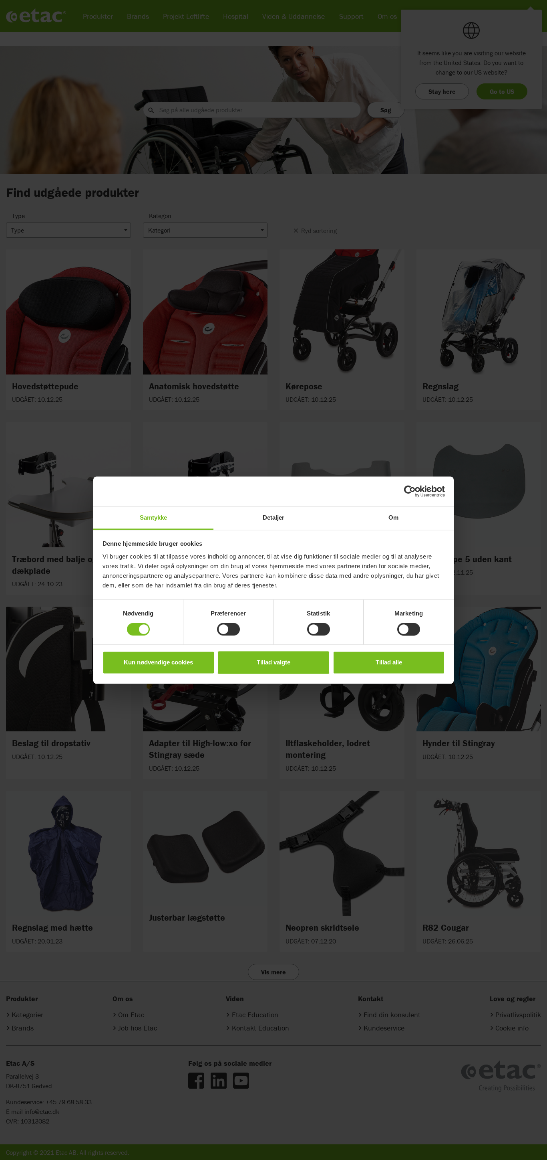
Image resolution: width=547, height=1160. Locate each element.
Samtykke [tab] (153, 517)
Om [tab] (393, 517)
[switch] (228, 629)
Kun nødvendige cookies (158, 662)
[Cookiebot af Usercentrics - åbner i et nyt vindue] (410, 491)
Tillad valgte (273, 662)
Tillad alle (389, 662)
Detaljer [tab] (274, 517)
